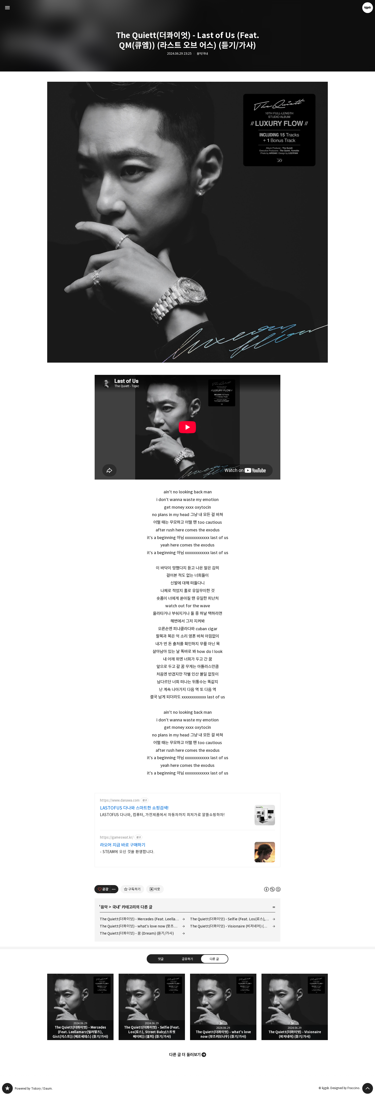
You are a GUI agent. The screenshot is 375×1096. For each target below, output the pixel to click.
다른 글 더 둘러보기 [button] (185, 1054)
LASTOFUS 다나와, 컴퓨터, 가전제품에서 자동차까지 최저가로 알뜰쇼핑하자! (162, 814)
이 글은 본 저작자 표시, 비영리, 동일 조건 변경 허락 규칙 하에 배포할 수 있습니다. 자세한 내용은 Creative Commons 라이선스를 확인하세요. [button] (272, 889)
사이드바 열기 (7, 8)
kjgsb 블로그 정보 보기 (367, 8)
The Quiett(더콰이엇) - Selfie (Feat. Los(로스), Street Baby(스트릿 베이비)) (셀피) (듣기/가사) (232, 918)
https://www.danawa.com (120, 800)
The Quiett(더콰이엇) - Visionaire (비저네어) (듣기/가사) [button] (294, 1007)
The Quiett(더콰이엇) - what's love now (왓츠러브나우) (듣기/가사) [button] (223, 1007)
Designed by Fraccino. (345, 1088)
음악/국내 (202, 53)
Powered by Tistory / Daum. (34, 1088)
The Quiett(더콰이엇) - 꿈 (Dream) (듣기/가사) (137, 933)
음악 (104, 907)
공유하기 (187, 959)
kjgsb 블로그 (7, 1088)
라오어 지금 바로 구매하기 (122, 845)
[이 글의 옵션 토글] (114, 889)
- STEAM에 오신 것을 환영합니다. (127, 851)
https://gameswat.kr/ (116, 837)
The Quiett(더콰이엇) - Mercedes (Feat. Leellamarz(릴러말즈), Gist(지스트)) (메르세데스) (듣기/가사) (142, 918)
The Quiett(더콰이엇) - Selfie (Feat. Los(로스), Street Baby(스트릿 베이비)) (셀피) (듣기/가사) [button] (152, 1007)
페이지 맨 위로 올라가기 (367, 1088)
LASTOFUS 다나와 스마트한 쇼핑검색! (134, 808)
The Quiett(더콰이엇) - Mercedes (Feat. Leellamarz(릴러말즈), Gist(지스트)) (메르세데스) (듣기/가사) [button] (80, 1007)
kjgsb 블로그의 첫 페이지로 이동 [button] (187, 8)
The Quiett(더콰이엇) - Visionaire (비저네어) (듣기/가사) (232, 926)
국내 (115, 907)
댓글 (161, 959)
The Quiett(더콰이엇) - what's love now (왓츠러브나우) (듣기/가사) (142, 926)
